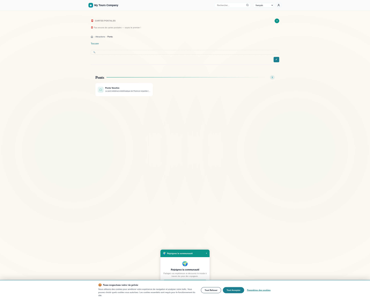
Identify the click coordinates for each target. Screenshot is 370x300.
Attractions (100, 36)
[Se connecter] (279, 5)
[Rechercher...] (247, 5)
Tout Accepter (233, 290)
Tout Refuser (211, 290)
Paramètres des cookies (259, 290)
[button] (185, 253)
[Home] (92, 36)
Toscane (95, 43)
